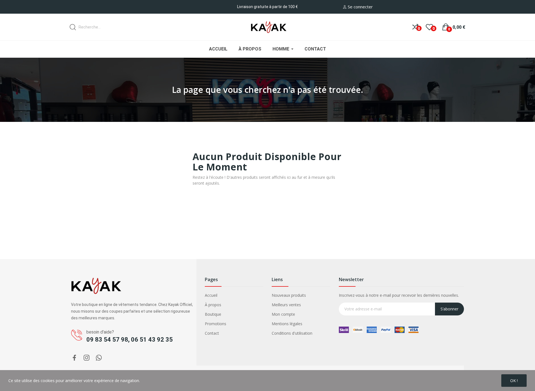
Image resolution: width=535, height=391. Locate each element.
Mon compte (283, 314)
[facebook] (74, 357)
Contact (212, 333)
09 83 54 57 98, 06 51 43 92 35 (129, 339)
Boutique (213, 314)
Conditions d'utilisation (292, 333)
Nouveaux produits (289, 295)
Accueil (211, 295)
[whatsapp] (99, 357)
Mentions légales (287, 323)
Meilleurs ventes (286, 304)
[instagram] (86, 357)
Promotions (215, 323)
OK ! (514, 380)
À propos (213, 304)
